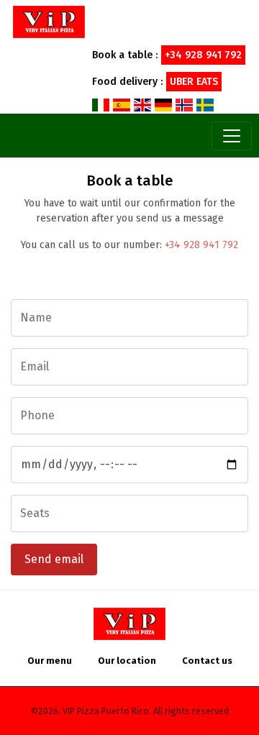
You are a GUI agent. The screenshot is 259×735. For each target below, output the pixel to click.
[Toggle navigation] (232, 136)
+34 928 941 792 (201, 245)
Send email (53, 559)
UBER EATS (194, 82)
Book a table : (167, 55)
